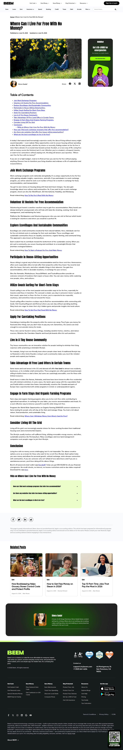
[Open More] (89, 9)
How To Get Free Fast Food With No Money (41, 310)
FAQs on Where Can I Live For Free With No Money (36, 127)
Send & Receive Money (15, 693)
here (26, 470)
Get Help (84, 693)
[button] (70, 83)
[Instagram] (17, 715)
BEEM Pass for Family (14, 697)
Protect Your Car (68, 690)
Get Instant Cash (13, 687)
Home (12, 17)
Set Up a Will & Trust (69, 697)
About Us (84, 687)
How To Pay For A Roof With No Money (39, 195)
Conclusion (18, 125)
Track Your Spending (51, 690)
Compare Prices (49, 697)
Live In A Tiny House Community (25, 115)
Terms (69, 733)
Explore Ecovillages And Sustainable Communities (32, 105)
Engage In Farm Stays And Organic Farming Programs (34, 120)
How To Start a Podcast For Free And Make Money (43, 250)
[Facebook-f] (8, 715)
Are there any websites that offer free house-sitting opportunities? (39, 132)
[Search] (115, 9)
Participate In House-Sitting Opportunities (29, 108)
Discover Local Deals (51, 693)
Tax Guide (84, 700)
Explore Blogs (85, 690)
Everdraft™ (42, 465)
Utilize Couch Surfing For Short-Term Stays (29, 110)
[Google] (26, 715)
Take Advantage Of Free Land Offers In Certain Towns (34, 117)
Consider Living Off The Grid (24, 122)
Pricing (83, 697)
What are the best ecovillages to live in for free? (32, 134)
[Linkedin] (22, 715)
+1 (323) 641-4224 (80, 669)
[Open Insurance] (33, 9)
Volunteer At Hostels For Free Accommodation (31, 103)
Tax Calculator (86, 703)
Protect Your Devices (70, 693)
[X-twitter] (13, 715)
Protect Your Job (68, 687)
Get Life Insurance (69, 700)
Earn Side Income (50, 687)
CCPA (114, 714)
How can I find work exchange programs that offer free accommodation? (41, 130)
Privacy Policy (103, 714)
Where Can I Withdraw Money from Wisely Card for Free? (46, 416)
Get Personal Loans (13, 690)
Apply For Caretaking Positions (25, 113)
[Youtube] (31, 715)
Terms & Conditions (89, 714)
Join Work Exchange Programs (25, 100)
